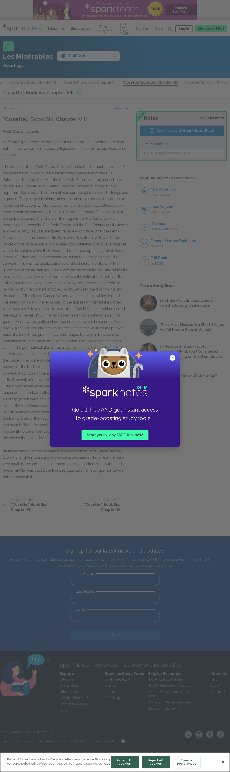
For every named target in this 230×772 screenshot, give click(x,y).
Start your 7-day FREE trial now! (115, 435)
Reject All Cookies (155, 762)
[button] (173, 358)
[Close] (223, 762)
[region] (115, 762)
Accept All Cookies (124, 762)
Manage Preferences (186, 762)
